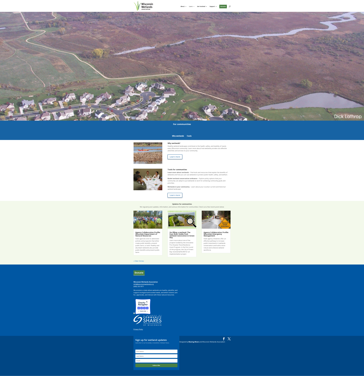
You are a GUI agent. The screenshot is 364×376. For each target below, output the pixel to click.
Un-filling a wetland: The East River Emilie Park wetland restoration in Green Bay (181, 235)
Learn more (175, 156)
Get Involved (201, 6)
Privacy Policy (138, 329)
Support (212, 6)
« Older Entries (138, 261)
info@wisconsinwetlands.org (143, 284)
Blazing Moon (194, 342)
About (183, 6)
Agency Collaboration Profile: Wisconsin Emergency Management (216, 234)
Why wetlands (178, 136)
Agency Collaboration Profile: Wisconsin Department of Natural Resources (147, 234)
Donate (223, 6)
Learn (191, 6)
